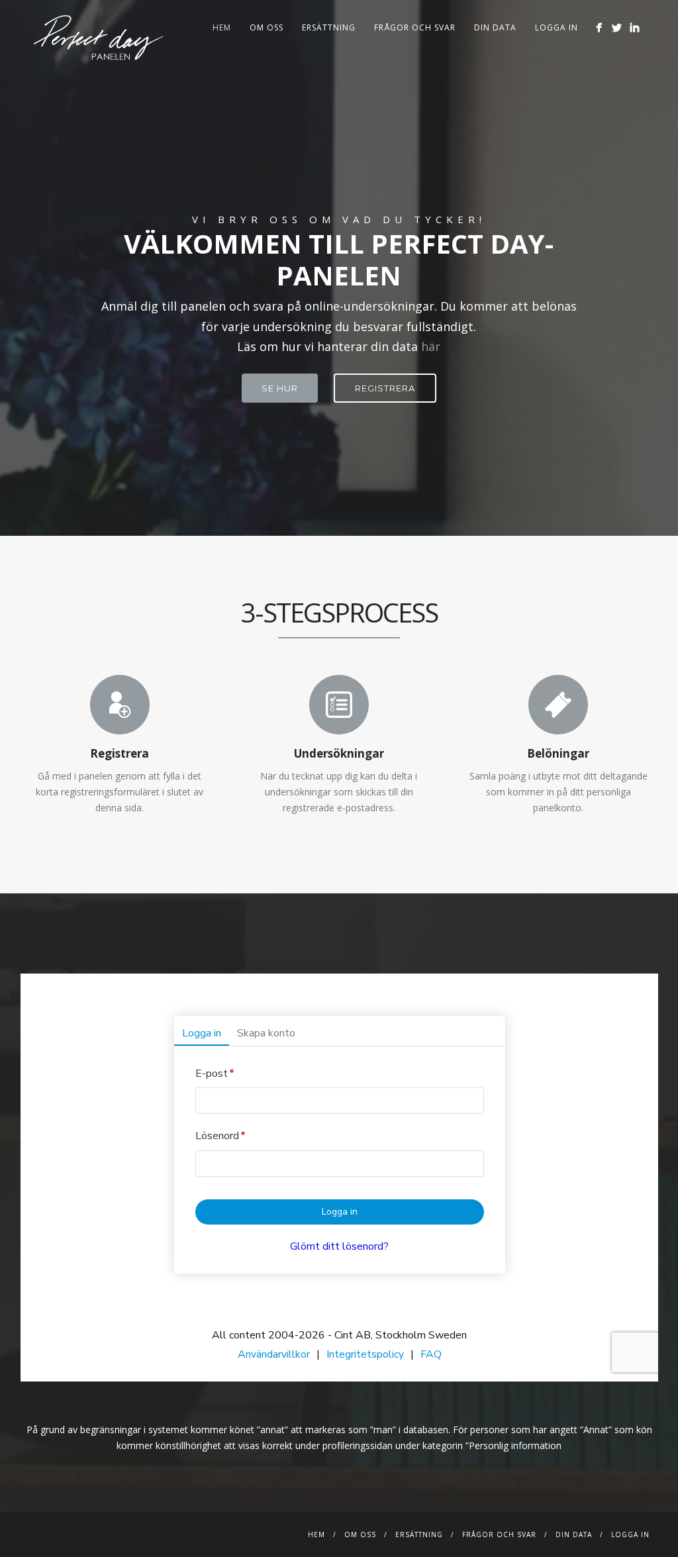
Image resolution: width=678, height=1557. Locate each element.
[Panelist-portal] (339, 1177)
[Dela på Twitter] (616, 27)
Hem (222, 27)
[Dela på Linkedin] (634, 27)
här (430, 346)
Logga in (556, 27)
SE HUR (280, 388)
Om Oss (266, 27)
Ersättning (329, 27)
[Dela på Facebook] (599, 27)
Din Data (495, 27)
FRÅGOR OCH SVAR (415, 27)
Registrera (385, 388)
